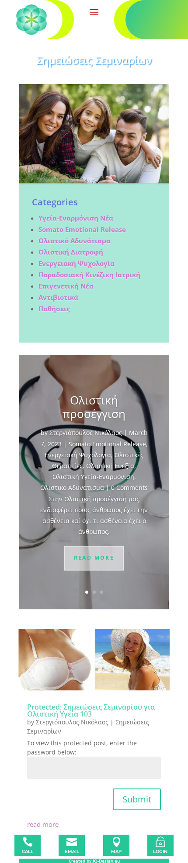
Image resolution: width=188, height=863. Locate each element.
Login (160, 851)
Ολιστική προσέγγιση (94, 406)
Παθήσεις (54, 308)
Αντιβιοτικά (58, 297)
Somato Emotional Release (82, 229)
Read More (94, 557)
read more (43, 824)
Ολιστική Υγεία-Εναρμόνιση (93, 476)
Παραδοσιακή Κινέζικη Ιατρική (89, 274)
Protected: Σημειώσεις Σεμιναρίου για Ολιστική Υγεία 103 (91, 710)
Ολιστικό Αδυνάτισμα (74, 240)
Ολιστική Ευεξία (110, 466)
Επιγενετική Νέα (66, 286)
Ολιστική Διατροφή (70, 252)
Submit (136, 799)
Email (72, 851)
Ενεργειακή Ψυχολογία (78, 455)
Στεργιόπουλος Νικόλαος (85, 432)
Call (27, 851)
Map (116, 851)
